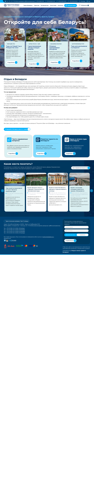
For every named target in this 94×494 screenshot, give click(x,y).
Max (89, 1)
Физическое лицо (70, 234)
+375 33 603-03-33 (62, 1)
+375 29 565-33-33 (40, 1)
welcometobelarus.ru (48, 237)
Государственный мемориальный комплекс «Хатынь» (78, 190)
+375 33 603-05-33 (73, 1)
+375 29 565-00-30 (50, 1)
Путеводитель (44, 5)
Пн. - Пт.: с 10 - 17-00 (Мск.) (20, 1)
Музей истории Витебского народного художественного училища (36, 189)
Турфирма (82, 234)
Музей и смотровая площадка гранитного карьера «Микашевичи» (56, 189)
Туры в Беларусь (27, 5)
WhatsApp (82, 1)
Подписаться (69, 240)
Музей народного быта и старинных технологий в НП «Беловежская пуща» (14, 189)
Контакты (60, 5)
